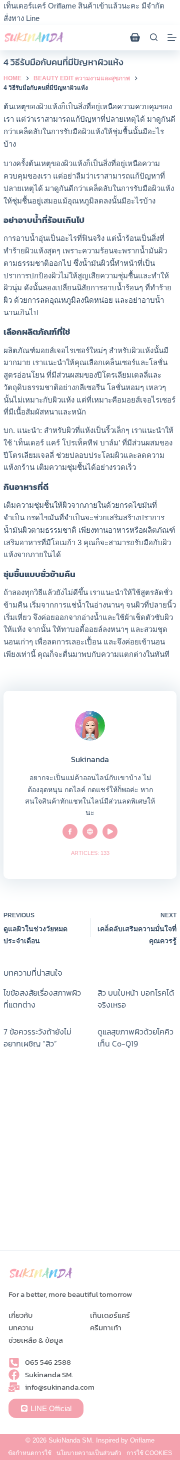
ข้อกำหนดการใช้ (30, 1453)
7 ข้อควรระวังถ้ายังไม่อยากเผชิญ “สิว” (38, 1037)
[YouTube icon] (110, 831)
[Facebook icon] (70, 831)
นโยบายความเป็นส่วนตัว (89, 1453)
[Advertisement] (90, 1155)
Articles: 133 (90, 853)
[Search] (154, 37)
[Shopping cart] (135, 37)
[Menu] (172, 37)
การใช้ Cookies (149, 1453)
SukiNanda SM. (71, 1440)
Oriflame (142, 1440)
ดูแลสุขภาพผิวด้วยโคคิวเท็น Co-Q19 (136, 1037)
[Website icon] (90, 831)
